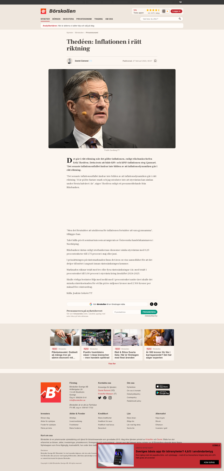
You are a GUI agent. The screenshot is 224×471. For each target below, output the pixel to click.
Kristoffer (149, 439)
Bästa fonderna (75, 428)
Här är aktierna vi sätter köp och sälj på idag (68, 25)
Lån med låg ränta (133, 424)
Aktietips (72, 418)
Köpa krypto (160, 418)
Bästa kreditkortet (104, 418)
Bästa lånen (131, 418)
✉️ (90, 60)
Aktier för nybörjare (48, 421)
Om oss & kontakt (134, 390)
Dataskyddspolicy (151, 316)
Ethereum (159, 424)
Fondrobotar (73, 424)
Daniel (159, 439)
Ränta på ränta (46, 428)
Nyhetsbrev (131, 387)
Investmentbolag (75, 421)
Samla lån (130, 428)
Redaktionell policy (134, 401)
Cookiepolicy (132, 397)
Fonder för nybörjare (48, 424)
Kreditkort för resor (105, 421)
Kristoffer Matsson (105, 393)
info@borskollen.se (77, 400)
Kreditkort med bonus (106, 424)
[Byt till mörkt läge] (166, 11)
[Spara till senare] (155, 61)
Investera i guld (161, 428)
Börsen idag (45, 418)
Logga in (176, 11)
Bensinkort (102, 428)
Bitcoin (158, 421)
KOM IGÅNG (209, 462)
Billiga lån (130, 421)
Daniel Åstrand (81, 60)
